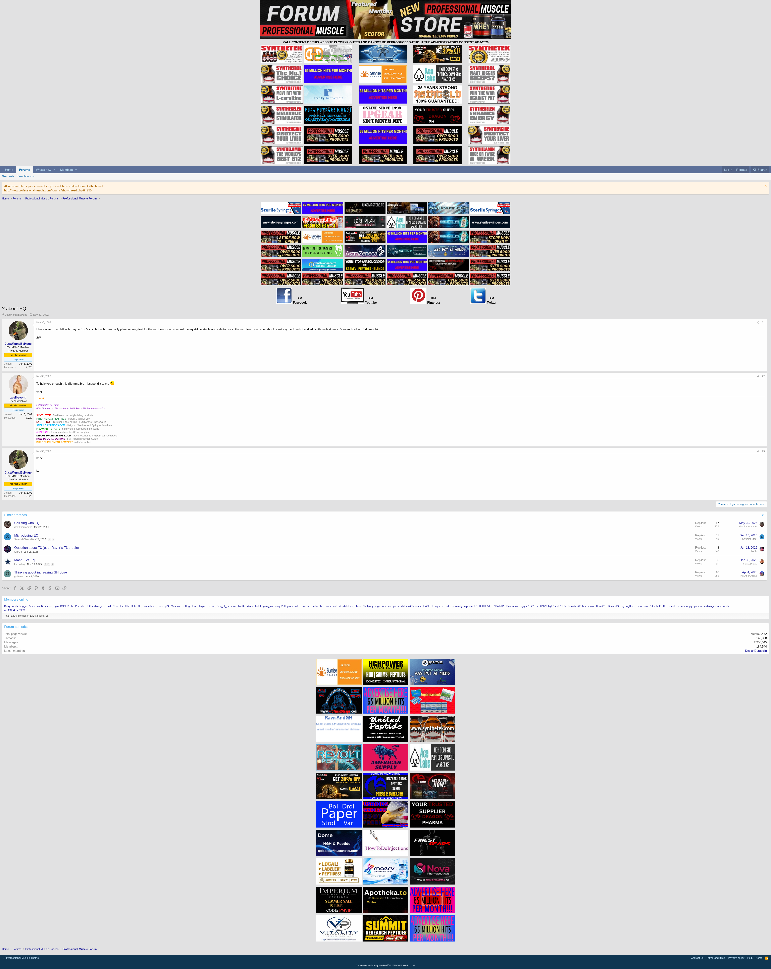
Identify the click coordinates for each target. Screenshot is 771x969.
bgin (56, 606)
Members (66, 169)
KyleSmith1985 (557, 606)
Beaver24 (613, 606)
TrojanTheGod (207, 606)
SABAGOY (498, 606)
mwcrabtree (149, 606)
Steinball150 (657, 606)
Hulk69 (110, 606)
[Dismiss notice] (765, 186)
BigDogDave (628, 606)
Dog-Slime (191, 606)
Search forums (26, 176)
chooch (724, 606)
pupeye (698, 606)
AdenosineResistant (40, 606)
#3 (763, 451)
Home (9, 169)
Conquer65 (438, 606)
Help (750, 957)
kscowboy (19, 564)
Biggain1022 (527, 606)
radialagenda (711, 606)
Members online (16, 599)
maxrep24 (163, 606)
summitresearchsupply (679, 606)
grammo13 (293, 606)
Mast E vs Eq (24, 560)
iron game (394, 606)
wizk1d (18, 551)
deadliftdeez (346, 606)
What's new (43, 169)
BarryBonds (11, 606)
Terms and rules (715, 957)
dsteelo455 (407, 606)
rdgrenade (381, 606)
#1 (763, 322)
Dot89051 (484, 606)
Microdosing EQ (26, 535)
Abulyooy (368, 606)
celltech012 (122, 606)
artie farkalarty (454, 606)
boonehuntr (331, 606)
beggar (23, 606)
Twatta (241, 606)
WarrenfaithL (254, 606)
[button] (54, 169)
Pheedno (80, 606)
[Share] (758, 322)
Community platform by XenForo (385, 965)
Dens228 (601, 606)
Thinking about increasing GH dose (40, 572)
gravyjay (268, 606)
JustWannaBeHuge (16, 314)
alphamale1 (470, 606)
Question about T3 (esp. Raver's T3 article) (46, 548)
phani (358, 606)
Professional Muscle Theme (22, 957)
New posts (8, 176)
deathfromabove (23, 527)
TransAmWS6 (575, 606)
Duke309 (136, 606)
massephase (750, 563)
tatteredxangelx (96, 606)
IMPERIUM (66, 606)
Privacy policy (736, 957)
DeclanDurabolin (756, 650)
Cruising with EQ (27, 523)
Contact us (697, 957)
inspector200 (422, 606)
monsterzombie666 (312, 606)
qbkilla (753, 551)
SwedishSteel (21, 539)
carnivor (590, 606)
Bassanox (512, 606)
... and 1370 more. (14, 609)
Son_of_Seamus (226, 606)
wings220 (280, 606)
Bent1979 (541, 606)
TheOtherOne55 (748, 575)
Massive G (177, 606)
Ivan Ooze (643, 606)
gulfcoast (19, 576)
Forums (24, 169)
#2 (763, 376)
